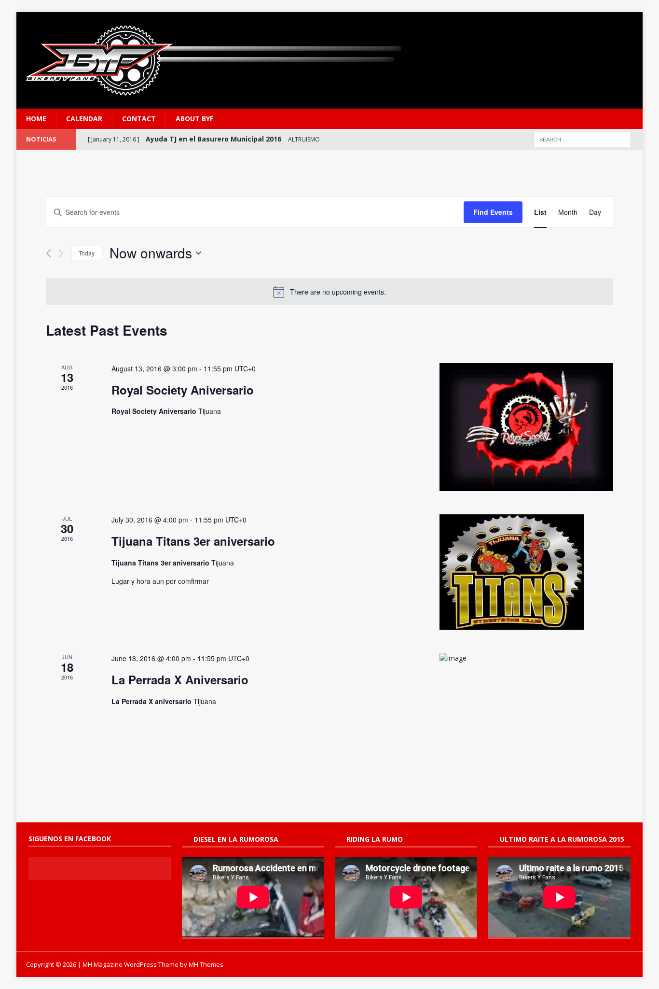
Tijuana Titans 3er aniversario (193, 541)
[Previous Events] (48, 253)
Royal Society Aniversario (182, 389)
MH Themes (206, 964)
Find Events (493, 212)
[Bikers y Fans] (329, 60)
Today (87, 253)
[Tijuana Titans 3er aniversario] (526, 572)
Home (36, 118)
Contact (139, 118)
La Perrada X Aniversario (179, 679)
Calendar (84, 118)
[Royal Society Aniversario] (526, 427)
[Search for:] (582, 138)
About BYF (194, 118)
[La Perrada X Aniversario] (526, 658)
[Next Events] (61, 253)
